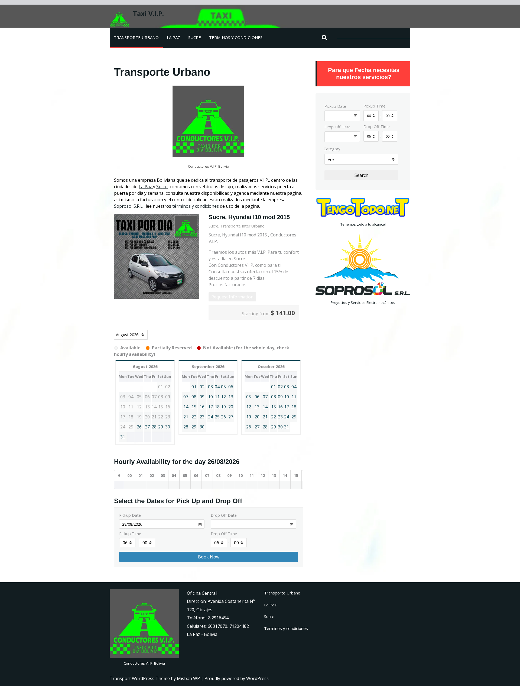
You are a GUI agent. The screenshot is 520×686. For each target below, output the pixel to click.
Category (332, 148)
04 (217, 387)
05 (223, 387)
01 (193, 387)
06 (230, 387)
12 (223, 397)
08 (193, 397)
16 (202, 407)
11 (217, 397)
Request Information (232, 297)
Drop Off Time (224, 533)
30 (167, 427)
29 (160, 427)
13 (230, 397)
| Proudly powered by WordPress (235, 678)
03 (210, 387)
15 (193, 407)
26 (139, 427)
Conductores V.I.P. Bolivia (144, 663)
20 (230, 407)
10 (210, 397)
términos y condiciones (195, 206)
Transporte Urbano (136, 37)
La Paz (173, 37)
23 (202, 417)
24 (210, 417)
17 (210, 407)
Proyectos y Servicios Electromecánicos (363, 302)
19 (223, 407)
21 (185, 417)
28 (154, 427)
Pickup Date (130, 515)
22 (193, 417)
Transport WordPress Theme (140, 678)
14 (185, 407)
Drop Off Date (224, 515)
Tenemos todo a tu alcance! (363, 224)
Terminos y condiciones (235, 37)
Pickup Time (130, 533)
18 (217, 407)
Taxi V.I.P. (148, 13)
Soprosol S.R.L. (129, 206)
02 (202, 387)
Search (361, 175)
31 (122, 437)
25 (217, 417)
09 (202, 397)
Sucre (194, 37)
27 (147, 427)
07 (185, 397)
